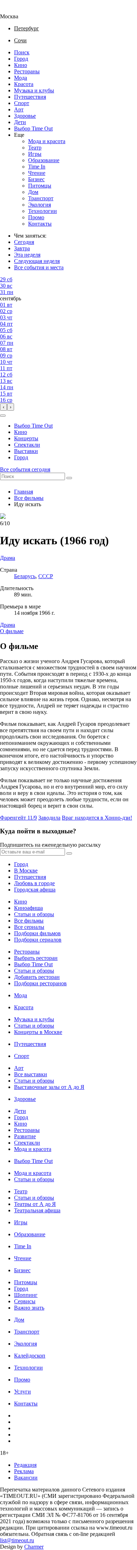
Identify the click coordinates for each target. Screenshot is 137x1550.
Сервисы (24, 1301)
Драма (7, 625)
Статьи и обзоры (34, 914)
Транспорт (40, 198)
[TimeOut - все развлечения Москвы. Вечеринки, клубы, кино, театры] (15, 10)
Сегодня (24, 242)
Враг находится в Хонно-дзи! (97, 818)
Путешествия (30, 97)
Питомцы (39, 186)
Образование (43, 160)
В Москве (26, 871)
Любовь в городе (34, 883)
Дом (33, 192)
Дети (20, 122)
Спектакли (27, 445)
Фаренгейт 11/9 (18, 818)
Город (21, 59)
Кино (20, 65)
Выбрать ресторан (36, 958)
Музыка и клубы (34, 90)
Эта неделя (27, 255)
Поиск (22, 52)
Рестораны (27, 71)
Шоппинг (26, 1295)
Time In (36, 167)
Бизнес (36, 179)
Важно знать (29, 1308)
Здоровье (25, 116)
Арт (19, 109)
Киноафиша (28, 908)
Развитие (25, 1136)
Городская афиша (35, 890)
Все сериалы (29, 927)
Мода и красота (46, 141)
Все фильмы (29, 498)
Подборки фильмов (37, 933)
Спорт (21, 103)
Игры (34, 154)
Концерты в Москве (38, 1032)
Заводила (49, 818)
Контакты (40, 224)
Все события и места (39, 267)
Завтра (22, 248)
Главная (23, 492)
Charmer (34, 1547)
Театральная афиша (37, 1210)
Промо (36, 217)
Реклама (24, 1471)
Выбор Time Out (33, 128)
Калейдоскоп (29, 1356)
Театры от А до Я (35, 1204)
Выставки (26, 451)
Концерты (26, 438)
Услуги (22, 1392)
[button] (3, 416)
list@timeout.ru (17, 1540)
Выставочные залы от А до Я (49, 1087)
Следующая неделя (37, 261)
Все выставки (30, 1074)
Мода (20, 78)
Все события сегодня (25, 469)
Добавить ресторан (37, 977)
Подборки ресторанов (40, 983)
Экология (39, 205)
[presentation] (3, 407)
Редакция (25, 1465)
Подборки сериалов (37, 940)
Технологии (42, 211)
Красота (23, 84)
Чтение (36, 173)
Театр (34, 148)
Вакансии (26, 1478)
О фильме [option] (12, 631)
